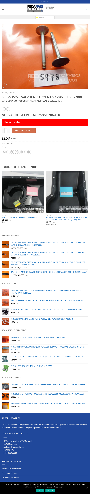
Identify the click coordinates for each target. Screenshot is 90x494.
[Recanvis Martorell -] (45, 9)
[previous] (2, 200)
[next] (88, 200)
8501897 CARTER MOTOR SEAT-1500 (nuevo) (19, 218)
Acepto (40, 490)
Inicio (4, 93)
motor (12, 93)
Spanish (41, 17)
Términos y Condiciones (11, 468)
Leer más (50, 490)
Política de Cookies (9, 473)
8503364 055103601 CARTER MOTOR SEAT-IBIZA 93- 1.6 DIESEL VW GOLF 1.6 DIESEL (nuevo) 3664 (66, 218)
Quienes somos (45, 2)
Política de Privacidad (10, 477)
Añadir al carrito (24, 130)
